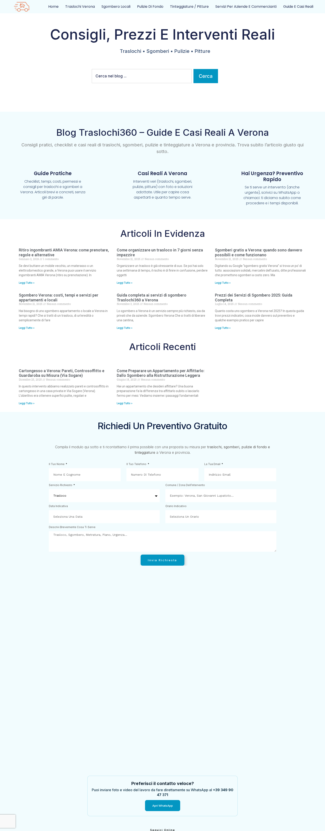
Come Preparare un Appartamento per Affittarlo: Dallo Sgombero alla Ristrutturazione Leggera (160, 373)
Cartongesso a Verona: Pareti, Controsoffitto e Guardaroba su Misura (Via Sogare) (61, 373)
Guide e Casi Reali (298, 6)
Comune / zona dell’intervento (185, 485)
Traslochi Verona (80, 6)
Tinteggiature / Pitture (189, 6)
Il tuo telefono (136, 464)
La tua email (212, 464)
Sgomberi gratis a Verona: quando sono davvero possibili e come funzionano (258, 252)
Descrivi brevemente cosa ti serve (72, 527)
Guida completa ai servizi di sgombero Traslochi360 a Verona (151, 297)
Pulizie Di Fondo (150, 6)
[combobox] (142, 76)
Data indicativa (58, 506)
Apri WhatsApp (162, 805)
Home (53, 6)
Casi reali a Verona (162, 173)
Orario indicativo (176, 506)
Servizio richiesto (61, 485)
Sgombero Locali (115, 6)
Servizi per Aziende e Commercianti (246, 6)
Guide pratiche (53, 173)
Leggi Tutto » (26, 282)
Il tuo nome (57, 464)
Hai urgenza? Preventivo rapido (272, 176)
